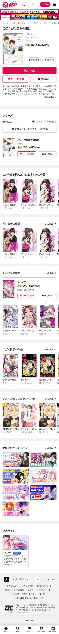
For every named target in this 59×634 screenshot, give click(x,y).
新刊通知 (35, 60)
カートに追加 (17, 79)
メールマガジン (48, 579)
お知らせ (8, 590)
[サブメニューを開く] (54, 4)
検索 (17, 631)
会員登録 (45, 4)
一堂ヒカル (30, 34)
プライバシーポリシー (39, 590)
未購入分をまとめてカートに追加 (31, 129)
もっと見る (49, 224)
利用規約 (20, 590)
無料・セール (53, 631)
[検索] (23, 4)
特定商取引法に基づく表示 (30, 598)
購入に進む (29, 70)
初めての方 (41, 631)
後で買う (50, 60)
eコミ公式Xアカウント (18, 580)
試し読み (45, 79)
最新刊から (51, 121)
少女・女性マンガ (32, 37)
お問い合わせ (42, 586)
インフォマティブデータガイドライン (26, 594)
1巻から (39, 121)
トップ (6, 631)
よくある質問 (27, 586)
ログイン (32, 4)
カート (29, 632)
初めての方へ (12, 586)
